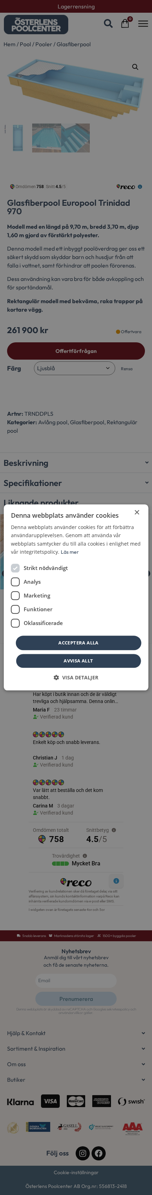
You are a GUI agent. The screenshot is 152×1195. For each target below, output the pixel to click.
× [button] (136, 512)
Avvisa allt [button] (78, 661)
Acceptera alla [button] (78, 642)
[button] (76, 678)
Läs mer (70, 552)
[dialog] (76, 597)
